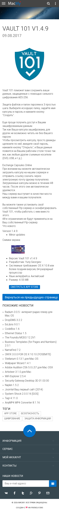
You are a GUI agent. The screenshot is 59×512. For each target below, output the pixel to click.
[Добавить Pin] (39, 493)
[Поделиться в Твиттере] (22, 493)
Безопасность (30, 413)
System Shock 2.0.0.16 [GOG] (21, 393)
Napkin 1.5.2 (12, 385)
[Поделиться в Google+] (31, 493)
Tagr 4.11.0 (11, 398)
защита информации (37, 418)
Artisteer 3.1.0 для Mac (18, 371)
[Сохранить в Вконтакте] (6, 493)
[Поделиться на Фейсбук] (14, 493)
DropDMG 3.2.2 (13, 320)
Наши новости (12, 476)
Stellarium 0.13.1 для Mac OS (21, 358)
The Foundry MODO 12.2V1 (20, 337)
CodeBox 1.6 (12, 328)
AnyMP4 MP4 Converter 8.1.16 (22, 402)
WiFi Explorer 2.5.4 (15, 376)
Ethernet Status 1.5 (15, 333)
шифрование (12, 418)
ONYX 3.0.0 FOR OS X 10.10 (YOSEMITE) (28, 354)
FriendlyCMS (37, 508)
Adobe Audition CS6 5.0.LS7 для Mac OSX (29, 367)
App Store (10, 413)
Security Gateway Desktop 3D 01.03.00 (27, 380)
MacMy (21, 503)
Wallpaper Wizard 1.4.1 (18, 363)
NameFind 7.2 (12, 350)
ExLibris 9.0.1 (12, 324)
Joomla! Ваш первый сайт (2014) (24, 389)
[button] (22, 248)
